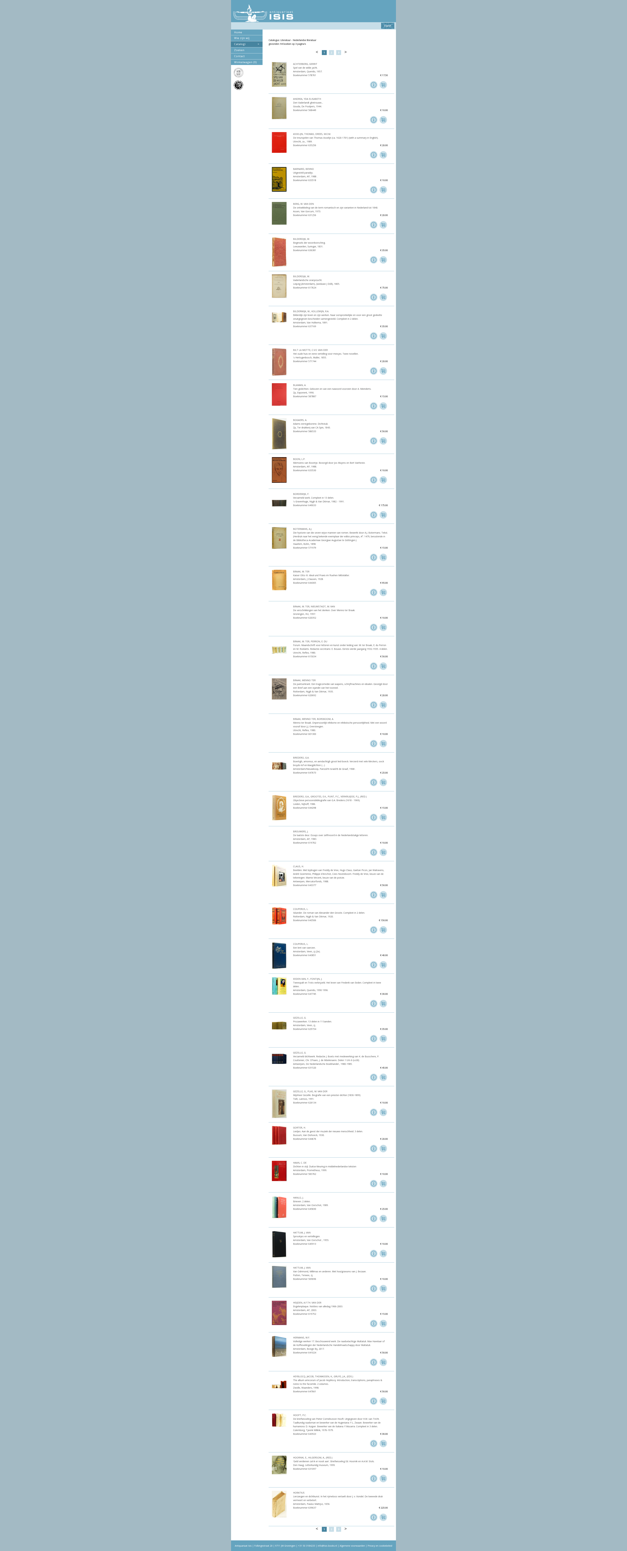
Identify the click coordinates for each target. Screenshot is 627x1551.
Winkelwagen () (245, 62)
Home (238, 32)
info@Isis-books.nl (327, 1545)
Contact (239, 56)
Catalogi (246, 44)
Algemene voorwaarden (352, 1545)
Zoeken (239, 50)
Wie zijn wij (241, 38)
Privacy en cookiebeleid (380, 1545)
